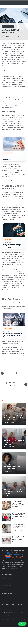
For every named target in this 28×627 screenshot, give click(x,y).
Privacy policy (14, 623)
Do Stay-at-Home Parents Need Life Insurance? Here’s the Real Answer (14, 418)
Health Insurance (6, 585)
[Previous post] (2, 373)
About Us (10, 615)
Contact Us (22, 619)
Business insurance (7, 581)
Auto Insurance (8, 26)
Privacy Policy (6, 619)
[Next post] (26, 385)
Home (4, 615)
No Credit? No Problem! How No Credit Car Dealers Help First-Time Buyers (13, 246)
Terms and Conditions (19, 615)
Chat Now (23, 623)
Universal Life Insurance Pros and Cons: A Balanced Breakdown (14, 491)
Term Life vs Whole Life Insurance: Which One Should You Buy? (12, 466)
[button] (26, 3)
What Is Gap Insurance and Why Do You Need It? (13, 158)
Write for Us (15, 619)
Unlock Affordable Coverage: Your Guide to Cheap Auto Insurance (12, 335)
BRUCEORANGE (9, 36)
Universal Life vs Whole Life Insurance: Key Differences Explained (14, 442)
